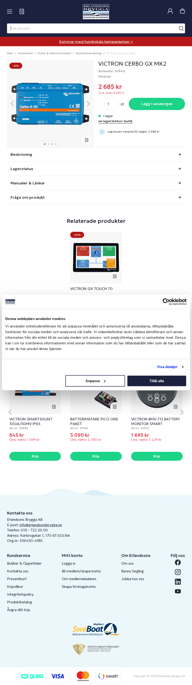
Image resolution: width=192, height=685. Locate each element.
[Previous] (12, 104)
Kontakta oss (17, 571)
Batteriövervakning (89, 53)
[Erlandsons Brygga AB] (96, 11)
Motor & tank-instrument (54, 53)
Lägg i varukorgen (157, 104)
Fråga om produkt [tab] (28, 197)
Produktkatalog (19, 602)
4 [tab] (56, 144)
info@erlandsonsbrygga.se (41, 525)
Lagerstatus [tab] (22, 168)
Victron (104, 76)
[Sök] (181, 28)
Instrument (25, 53)
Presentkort (17, 579)
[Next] (88, 104)
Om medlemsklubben (79, 579)
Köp (35, 456)
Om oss (127, 563)
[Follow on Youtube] (178, 591)
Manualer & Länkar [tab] (28, 183)
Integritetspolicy (20, 594)
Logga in (68, 563)
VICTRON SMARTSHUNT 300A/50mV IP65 (30, 421)
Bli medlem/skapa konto (81, 571)
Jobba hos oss (132, 579)
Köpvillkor (15, 586)
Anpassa (92, 381)
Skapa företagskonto (79, 586)
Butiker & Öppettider (24, 563)
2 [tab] (48, 144)
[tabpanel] (50, 103)
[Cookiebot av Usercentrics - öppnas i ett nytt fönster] (166, 301)
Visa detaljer (167, 367)
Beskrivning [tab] (21, 154)
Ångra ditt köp (18, 610)
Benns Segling (132, 571)
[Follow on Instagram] (178, 572)
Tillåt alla (156, 381)
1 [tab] (45, 144)
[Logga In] (170, 11)
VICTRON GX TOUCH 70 (91, 288)
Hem (10, 53)
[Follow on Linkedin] (178, 581)
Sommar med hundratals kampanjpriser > (96, 41)
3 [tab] (52, 144)
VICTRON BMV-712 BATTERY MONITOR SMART (155, 421)
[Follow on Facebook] (178, 562)
